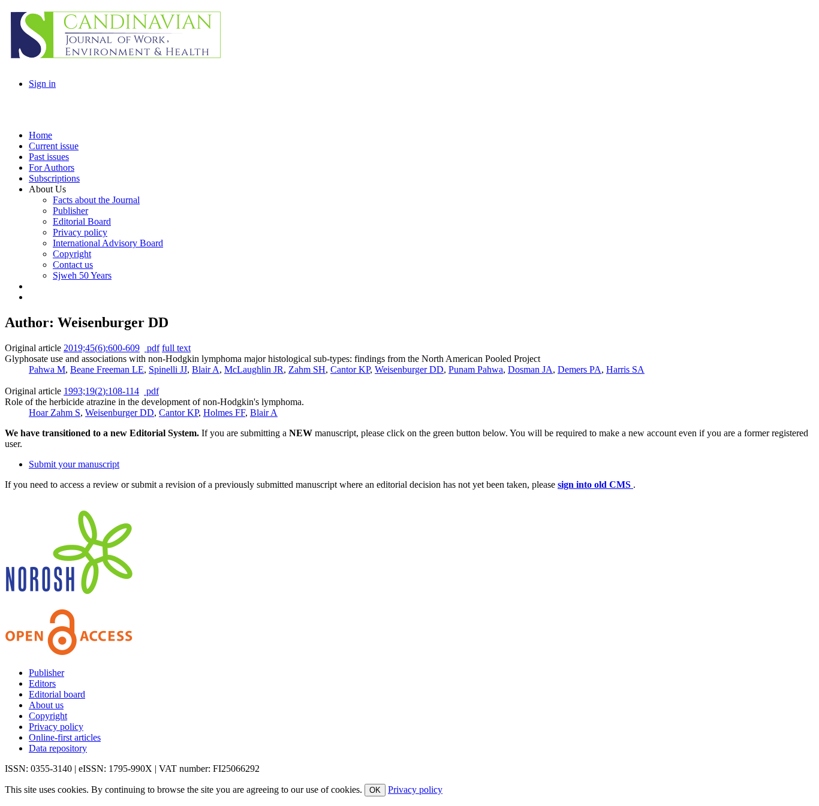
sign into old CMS (595, 484)
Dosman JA (530, 369)
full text (176, 348)
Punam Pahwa (475, 369)
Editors (42, 683)
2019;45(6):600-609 (102, 348)
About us (46, 705)
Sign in (42, 84)
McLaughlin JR (254, 369)
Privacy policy (56, 727)
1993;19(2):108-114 (101, 391)
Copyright (48, 716)
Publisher (46, 673)
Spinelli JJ (168, 369)
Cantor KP (350, 369)
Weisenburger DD (409, 369)
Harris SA (625, 369)
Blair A (205, 369)
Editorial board (57, 694)
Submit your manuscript (74, 464)
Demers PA (579, 369)
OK (375, 790)
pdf (151, 348)
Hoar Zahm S (54, 412)
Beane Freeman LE (107, 369)
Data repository (58, 748)
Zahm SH (307, 369)
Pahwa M (47, 369)
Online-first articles (65, 737)
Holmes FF (224, 412)
